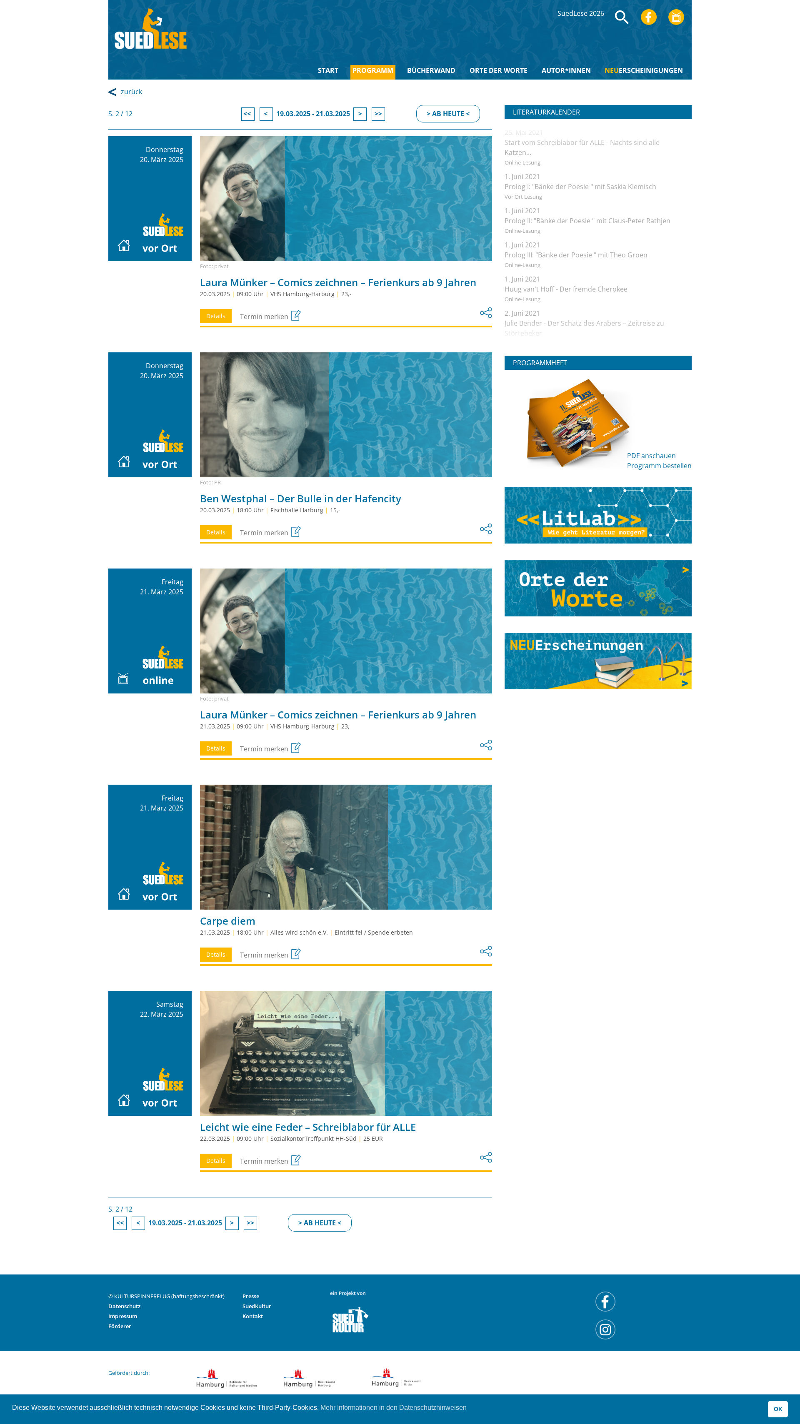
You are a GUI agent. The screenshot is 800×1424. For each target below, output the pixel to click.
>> (378, 113)
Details (215, 316)
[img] (622, 17)
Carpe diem (227, 921)
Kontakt (252, 1316)
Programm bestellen (659, 465)
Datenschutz (124, 1306)
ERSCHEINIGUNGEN (644, 70)
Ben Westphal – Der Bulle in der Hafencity (300, 498)
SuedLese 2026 (581, 13)
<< (247, 113)
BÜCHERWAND (431, 70)
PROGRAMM (372, 70)
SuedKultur (256, 1306)
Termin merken (265, 316)
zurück (131, 91)
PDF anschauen (651, 455)
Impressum (122, 1316)
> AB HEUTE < (448, 113)
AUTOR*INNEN (566, 70)
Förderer (119, 1326)
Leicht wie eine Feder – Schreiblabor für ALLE (308, 1127)
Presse (250, 1296)
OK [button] (778, 1409)
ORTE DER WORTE (499, 70)
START (328, 70)
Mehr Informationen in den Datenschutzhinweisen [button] (393, 1407)
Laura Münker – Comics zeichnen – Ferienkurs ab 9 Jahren (338, 282)
